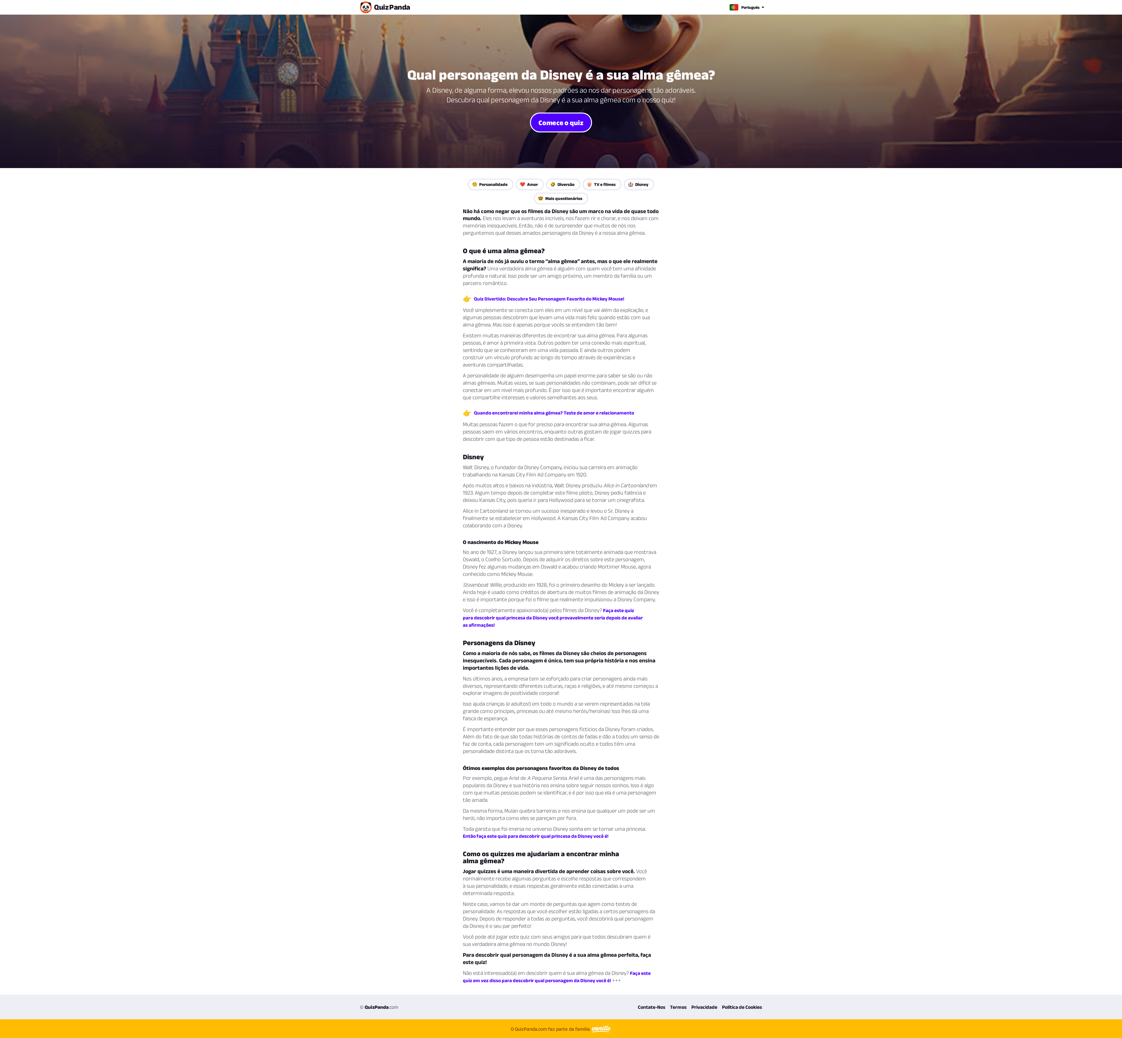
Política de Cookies (742, 1007)
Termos (678, 1007)
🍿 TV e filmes (601, 184)
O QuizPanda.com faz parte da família (551, 1029)
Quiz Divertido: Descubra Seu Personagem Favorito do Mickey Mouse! (549, 298)
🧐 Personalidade (490, 184)
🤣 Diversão (562, 184)
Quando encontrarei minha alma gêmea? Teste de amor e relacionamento (554, 412)
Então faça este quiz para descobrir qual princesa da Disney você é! (535, 836)
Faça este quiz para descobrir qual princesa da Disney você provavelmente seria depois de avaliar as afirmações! (553, 618)
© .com (379, 1007)
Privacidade (704, 1007)
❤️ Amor (529, 184)
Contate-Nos (651, 1007)
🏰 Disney (638, 184)
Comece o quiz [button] (561, 122)
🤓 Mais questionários (560, 198)
